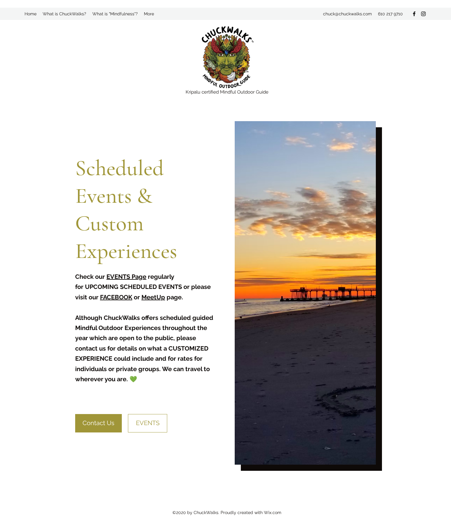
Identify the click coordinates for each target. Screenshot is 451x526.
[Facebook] (414, 14)
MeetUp (153, 297)
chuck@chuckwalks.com (347, 13)
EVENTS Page (126, 276)
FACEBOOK (116, 297)
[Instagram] (423, 14)
